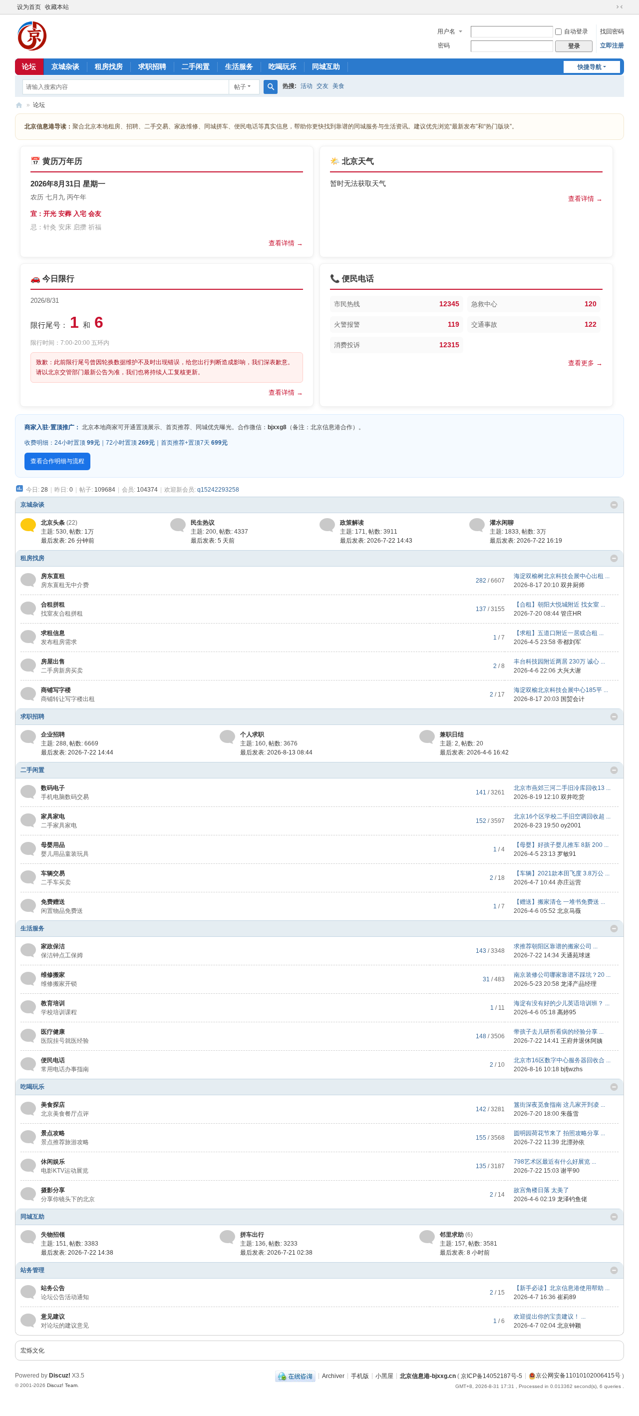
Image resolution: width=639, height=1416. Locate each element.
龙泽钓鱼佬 (572, 1199)
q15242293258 (218, 489)
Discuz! (59, 1375)
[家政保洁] (28, 950)
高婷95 (566, 1012)
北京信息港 (19, 105)
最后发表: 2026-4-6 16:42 (474, 752)
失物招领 (53, 1234)
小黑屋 (384, 1375)
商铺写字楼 (56, 690)
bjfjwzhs (572, 1069)
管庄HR (571, 613)
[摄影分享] (28, 1194)
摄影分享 (53, 1190)
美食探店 (53, 1104)
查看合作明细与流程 (57, 461)
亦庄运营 (569, 882)
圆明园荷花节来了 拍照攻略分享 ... (559, 1133)
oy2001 (571, 825)
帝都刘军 (569, 642)
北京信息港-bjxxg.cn (428, 1375)
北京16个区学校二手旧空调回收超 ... (562, 816)
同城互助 (326, 66)
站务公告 (53, 1288)
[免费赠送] (28, 905)
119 (453, 324)
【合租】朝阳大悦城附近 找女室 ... (559, 604)
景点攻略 (53, 1133)
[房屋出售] (28, 665)
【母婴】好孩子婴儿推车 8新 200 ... (561, 844)
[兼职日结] (427, 736)
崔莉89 (566, 1297)
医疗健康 (53, 1031)
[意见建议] (28, 1320)
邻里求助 (452, 1234)
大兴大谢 (569, 670)
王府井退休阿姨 (582, 1040)
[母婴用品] (28, 848)
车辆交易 (53, 873)
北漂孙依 (573, 1142)
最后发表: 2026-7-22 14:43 (376, 540)
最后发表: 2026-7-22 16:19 (526, 540)
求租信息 (53, 633)
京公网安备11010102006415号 (578, 1375)
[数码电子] (28, 791)
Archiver (333, 1375)
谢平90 (570, 1170)
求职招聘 (152, 66)
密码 (444, 45)
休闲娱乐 (53, 1161)
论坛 (29, 66)
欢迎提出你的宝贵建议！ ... (550, 1316)
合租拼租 (53, 604)
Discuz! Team (62, 1385)
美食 (338, 85)
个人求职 (252, 734)
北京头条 (53, 522)
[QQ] (295, 1375)
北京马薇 (569, 910)
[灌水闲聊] (477, 524)
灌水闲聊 (502, 522)
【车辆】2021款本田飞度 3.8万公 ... (562, 873)
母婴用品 (53, 844)
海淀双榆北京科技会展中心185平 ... (561, 690)
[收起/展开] (614, 505)
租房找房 (109, 66)
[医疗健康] (28, 1035)
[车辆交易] (28, 877)
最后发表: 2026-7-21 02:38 (276, 1252)
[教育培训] (28, 1007)
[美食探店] (28, 1108)
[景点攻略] (28, 1137)
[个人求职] (227, 736)
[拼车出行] (227, 1236)
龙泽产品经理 (579, 983)
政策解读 (352, 522)
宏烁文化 (32, 1350)
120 (591, 304)
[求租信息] (28, 637)
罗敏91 (566, 853)
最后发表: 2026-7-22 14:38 (77, 1252)
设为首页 (29, 6)
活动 (307, 85)
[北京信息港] (32, 35)
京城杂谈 (65, 66)
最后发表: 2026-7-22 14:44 (77, 752)
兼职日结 (452, 734)
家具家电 (53, 816)
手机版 (360, 1375)
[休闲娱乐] (28, 1165)
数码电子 (53, 787)
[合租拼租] (28, 608)
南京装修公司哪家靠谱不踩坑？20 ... (562, 974)
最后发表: (67, 540)
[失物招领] (28, 1236)
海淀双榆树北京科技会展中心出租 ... (562, 576)
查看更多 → (585, 363)
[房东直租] (28, 580)
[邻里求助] (427, 1236)
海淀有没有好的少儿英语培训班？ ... (562, 1003)
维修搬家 (53, 974)
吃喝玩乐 (283, 66)
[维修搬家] (28, 978)
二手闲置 (196, 66)
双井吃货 (573, 796)
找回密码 (612, 31)
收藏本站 (57, 6)
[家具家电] (28, 820)
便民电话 (53, 1060)
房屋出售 (53, 661)
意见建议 (53, 1316)
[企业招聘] (28, 736)
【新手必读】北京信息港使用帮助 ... (562, 1288)
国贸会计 (573, 699)
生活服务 (239, 66)
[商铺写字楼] (28, 694)
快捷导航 (590, 66)
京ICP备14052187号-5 (491, 1375)
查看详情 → (286, 243)
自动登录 (576, 31)
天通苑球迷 (576, 955)
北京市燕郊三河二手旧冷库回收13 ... (562, 787)
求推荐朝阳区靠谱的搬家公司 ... (556, 946)
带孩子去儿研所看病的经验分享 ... (559, 1031)
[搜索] (271, 87)
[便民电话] (28, 1064)
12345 (449, 304)
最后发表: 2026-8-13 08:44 (276, 752)
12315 (449, 345)
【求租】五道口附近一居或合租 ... (559, 633)
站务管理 (32, 1270)
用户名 (446, 31)
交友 (322, 85)
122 (591, 324)
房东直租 (53, 576)
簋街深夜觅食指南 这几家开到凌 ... (559, 1104)
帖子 (240, 86)
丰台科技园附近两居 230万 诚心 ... (559, 661)
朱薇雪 (570, 1113)
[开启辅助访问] (610, 6)
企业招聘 (53, 734)
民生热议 (203, 522)
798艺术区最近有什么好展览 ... (555, 1161)
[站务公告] (28, 1292)
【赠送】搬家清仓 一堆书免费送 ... (559, 901)
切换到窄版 (619, 6)
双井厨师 (573, 585)
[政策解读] (327, 524)
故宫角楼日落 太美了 (541, 1190)
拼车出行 (252, 1234)
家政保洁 (53, 946)
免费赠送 (53, 901)
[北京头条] (28, 524)
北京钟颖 (569, 1325)
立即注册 (612, 45)
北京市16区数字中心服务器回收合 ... (562, 1060)
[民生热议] (178, 524)
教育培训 (53, 1003)
